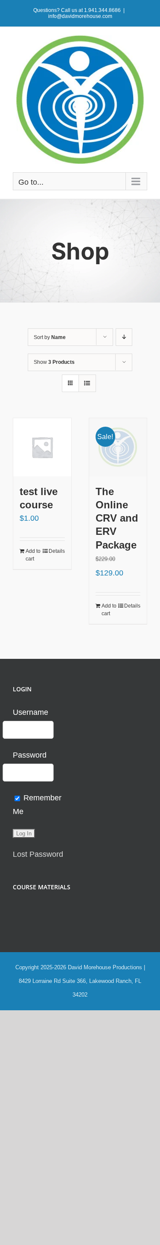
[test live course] (42, 447)
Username (30, 712)
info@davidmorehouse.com (80, 16)
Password (30, 755)
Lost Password (38, 854)
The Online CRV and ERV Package (117, 518)
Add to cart (33, 555)
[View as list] (87, 383)
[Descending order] (124, 337)
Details (57, 551)
